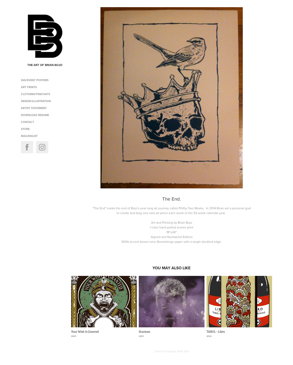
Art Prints (29, 87)
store (25, 129)
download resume (35, 115)
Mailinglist (29, 136)
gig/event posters (34, 80)
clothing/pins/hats (35, 94)
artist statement (34, 108)
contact (27, 122)
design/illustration (36, 101)
